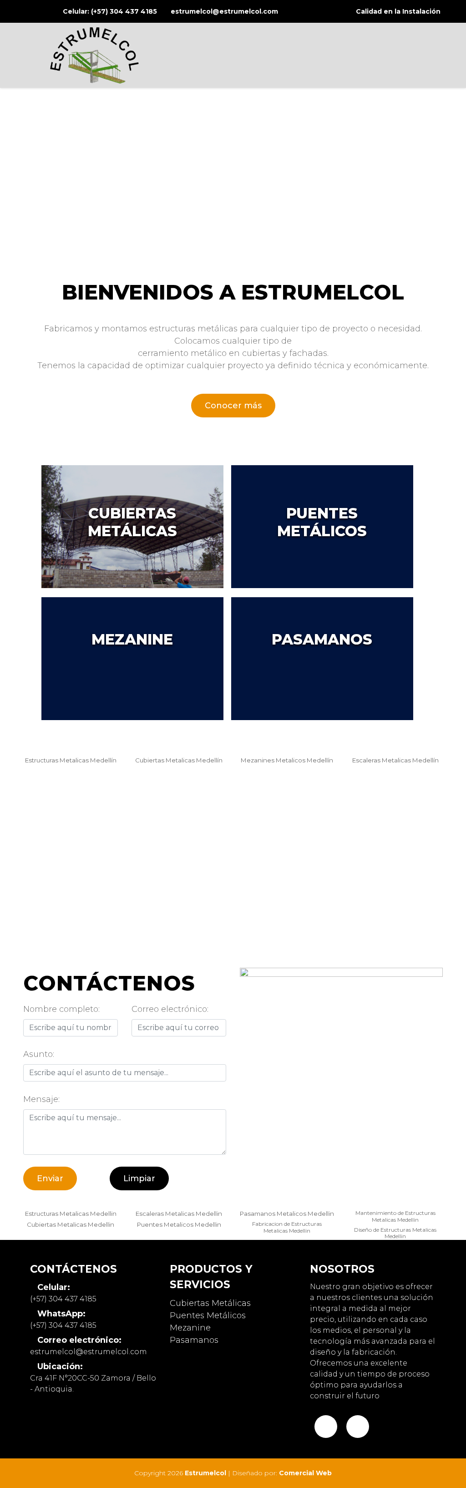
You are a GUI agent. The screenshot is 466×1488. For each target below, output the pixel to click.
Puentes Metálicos (208, 1315)
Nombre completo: (61, 1009)
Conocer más (233, 406)
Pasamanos (194, 1340)
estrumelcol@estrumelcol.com (224, 11)
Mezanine (190, 1328)
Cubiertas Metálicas (210, 1303)
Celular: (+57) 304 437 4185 (110, 11)
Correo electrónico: (170, 1009)
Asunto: (38, 1054)
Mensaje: (41, 1099)
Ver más (132, 526)
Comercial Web (305, 1473)
